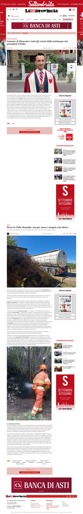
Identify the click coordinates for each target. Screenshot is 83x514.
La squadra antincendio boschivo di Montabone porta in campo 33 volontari (69, 361)
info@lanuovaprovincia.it (35, 504)
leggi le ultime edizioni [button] (64, 120)
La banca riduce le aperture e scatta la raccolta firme (68, 346)
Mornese (47, 462)
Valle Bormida (16, 462)
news (13, 123)
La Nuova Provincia (15, 33)
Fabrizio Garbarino (31, 460)
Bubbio (24, 462)
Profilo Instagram (11, 9)
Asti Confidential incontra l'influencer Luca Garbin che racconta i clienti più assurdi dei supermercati (69, 161)
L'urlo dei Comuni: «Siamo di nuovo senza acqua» (69, 353)
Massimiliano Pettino (14, 233)
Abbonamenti (71, 15)
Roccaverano (20, 464)
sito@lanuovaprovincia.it (35, 507)
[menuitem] (13, 19)
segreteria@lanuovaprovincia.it (36, 505)
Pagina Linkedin (17, 9)
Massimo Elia (9, 48)
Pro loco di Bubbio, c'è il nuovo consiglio (69, 367)
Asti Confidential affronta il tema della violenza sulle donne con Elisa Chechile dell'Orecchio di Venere (69, 178)
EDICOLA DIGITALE (65, 16)
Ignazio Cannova (17, 460)
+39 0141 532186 (35, 503)
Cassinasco (31, 462)
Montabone (40, 462)
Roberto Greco (44, 460)
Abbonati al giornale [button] (65, 122)
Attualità (25, 33)
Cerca (70, 10)
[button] (74, 10)
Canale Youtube (14, 9)
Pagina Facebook (9, 9)
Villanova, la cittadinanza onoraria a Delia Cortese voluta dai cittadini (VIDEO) (69, 169)
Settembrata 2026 (15, 16)
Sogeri (44, 464)
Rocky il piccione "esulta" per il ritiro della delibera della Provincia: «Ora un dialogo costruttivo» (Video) (69, 153)
